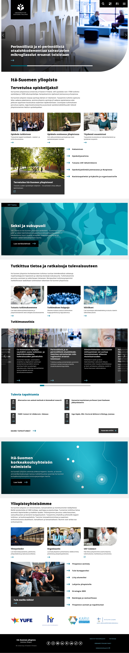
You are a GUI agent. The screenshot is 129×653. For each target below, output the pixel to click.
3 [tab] (52, 65)
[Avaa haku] (103, 3)
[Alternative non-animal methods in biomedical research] (13, 407)
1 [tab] (19, 65)
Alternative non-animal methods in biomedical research (40, 400)
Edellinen (3, 35)
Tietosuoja (112, 639)
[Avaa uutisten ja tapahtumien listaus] (110, 3)
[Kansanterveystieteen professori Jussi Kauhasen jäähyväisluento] (67, 407)
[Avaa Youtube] (58, 643)
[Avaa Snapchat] (67, 643)
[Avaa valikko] (124, 3)
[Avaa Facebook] (48, 643)
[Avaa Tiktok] (76, 643)
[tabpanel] (52, 53)
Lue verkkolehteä (22, 243)
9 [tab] (76, 385)
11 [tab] (84, 385)
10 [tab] (80, 385)
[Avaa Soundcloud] (71, 643)
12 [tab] (88, 385)
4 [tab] (68, 65)
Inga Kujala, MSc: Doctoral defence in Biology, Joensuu (93, 414)
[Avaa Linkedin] (62, 643)
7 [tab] (67, 385)
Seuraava (126, 35)
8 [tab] (71, 385)
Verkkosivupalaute (102, 648)
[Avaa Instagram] (53, 643)
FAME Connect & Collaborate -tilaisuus (33, 414)
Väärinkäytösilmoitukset (103, 643)
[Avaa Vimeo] (80, 643)
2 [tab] (35, 65)
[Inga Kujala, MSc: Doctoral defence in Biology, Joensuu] (67, 421)
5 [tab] (84, 65)
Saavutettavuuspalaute (97, 639)
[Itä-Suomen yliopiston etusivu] (20, 9)
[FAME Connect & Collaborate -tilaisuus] (13, 421)
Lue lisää (18, 482)
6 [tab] (63, 385)
